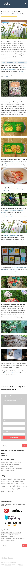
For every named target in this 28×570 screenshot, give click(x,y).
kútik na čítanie (21, 479)
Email (4, 426)
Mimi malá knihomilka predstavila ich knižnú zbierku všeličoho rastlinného (13, 73)
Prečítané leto (21, 13)
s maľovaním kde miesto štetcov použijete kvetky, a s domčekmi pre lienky (13, 188)
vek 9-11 (20, 486)
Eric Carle (8, 479)
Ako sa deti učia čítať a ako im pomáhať (10, 464)
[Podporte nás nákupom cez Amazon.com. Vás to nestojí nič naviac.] (13, 524)
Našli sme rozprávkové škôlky (8, 466)
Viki (12, 13)
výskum (11, 491)
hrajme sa (14, 479)
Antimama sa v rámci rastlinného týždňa (10, 99)
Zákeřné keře (7, 77)
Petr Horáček (15, 481)
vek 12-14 (25, 486)
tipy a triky (11, 483)
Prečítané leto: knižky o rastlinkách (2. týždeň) (14, 387)
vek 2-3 (3, 486)
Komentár (5, 403)
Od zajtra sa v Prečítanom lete (11, 373)
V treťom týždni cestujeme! (8, 389)
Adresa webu (6, 431)
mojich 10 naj (4, 481)
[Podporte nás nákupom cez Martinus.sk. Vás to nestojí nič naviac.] (13, 510)
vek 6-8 (15, 486)
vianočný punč (13, 489)
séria (6, 483)
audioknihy (3, 479)
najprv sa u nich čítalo (15, 161)
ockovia (10, 481)
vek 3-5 (9, 486)
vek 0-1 (18, 483)
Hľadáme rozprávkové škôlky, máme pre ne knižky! (12, 468)
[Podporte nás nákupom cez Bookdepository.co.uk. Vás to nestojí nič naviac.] (13, 517)
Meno (4, 420)
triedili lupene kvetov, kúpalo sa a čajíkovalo (11, 163)
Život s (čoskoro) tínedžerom (8, 470)
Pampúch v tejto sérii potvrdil (11, 235)
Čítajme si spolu (7, 558)
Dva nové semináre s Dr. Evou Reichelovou (11, 462)
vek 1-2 (23, 483)
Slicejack (21, 564)
